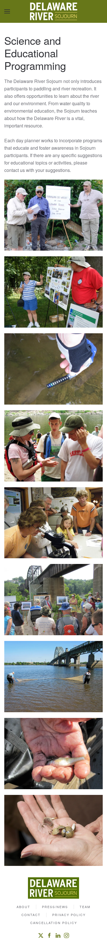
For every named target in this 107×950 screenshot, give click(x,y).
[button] (7, 11)
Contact (31, 914)
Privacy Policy (69, 914)
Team (85, 906)
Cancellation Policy (53, 922)
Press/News (55, 906)
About (23, 906)
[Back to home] (53, 11)
